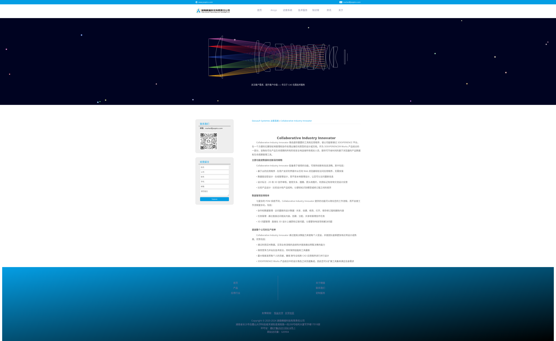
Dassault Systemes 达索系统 (265, 120)
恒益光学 (278, 313)
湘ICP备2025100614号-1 (282, 328)
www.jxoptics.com (205, 2)
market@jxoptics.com (352, 2)
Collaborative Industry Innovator (296, 120)
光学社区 (289, 313)
